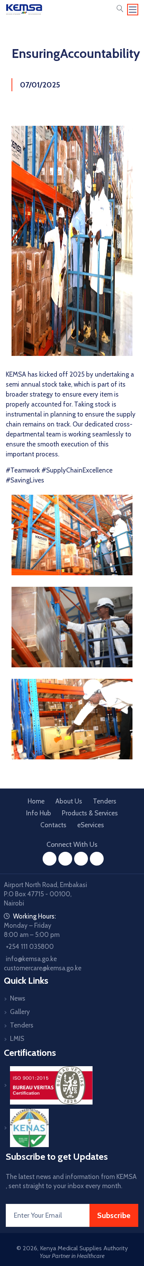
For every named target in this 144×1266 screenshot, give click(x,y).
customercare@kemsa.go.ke (42, 968)
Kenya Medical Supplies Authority (84, 1248)
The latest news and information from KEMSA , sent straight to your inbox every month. (71, 1181)
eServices (90, 825)
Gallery (20, 1012)
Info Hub (38, 813)
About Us (68, 801)
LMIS (17, 1038)
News (17, 998)
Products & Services (90, 813)
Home (36, 801)
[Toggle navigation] (133, 9)
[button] (119, 9)
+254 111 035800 (30, 946)
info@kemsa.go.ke (31, 959)
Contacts (53, 825)
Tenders (104, 801)
